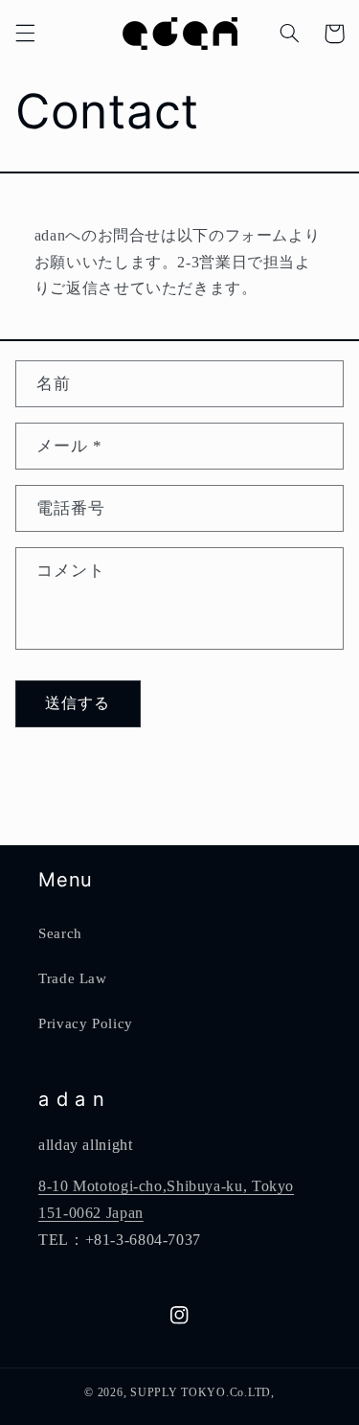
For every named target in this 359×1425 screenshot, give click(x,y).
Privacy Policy (85, 1023)
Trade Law (72, 978)
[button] (25, 33)
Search (60, 933)
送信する (77, 703)
